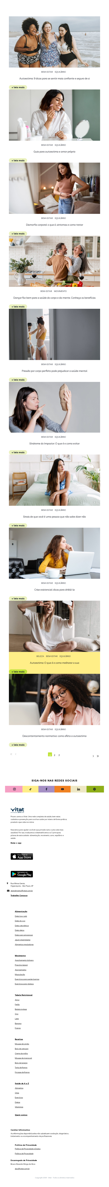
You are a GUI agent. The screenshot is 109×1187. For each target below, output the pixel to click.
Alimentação (21, 911)
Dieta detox (19, 930)
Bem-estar (47, 71)
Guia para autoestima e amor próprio (54, 151)
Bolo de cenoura (21, 1048)
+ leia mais (18, 87)
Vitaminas (19, 1107)
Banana (18, 1023)
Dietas (17, 1102)
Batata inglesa (21, 1009)
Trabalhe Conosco (19, 895)
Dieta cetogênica (22, 925)
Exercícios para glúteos (24, 984)
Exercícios (19, 1097)
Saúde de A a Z (22, 1083)
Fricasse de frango (22, 1072)
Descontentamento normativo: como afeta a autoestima (54, 736)
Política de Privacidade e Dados (27, 1149)
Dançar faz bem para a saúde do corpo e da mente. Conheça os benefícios (54, 297)
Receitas (19, 1039)
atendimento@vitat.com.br (22, 891)
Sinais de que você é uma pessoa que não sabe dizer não (54, 516)
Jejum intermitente (22, 940)
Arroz (17, 1000)
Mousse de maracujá (23, 1058)
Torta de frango (21, 1067)
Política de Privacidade (24, 1153)
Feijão (17, 1004)
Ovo (16, 1014)
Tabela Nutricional (23, 995)
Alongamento (20, 970)
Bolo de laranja (21, 1063)
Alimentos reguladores (24, 944)
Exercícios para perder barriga (27, 979)
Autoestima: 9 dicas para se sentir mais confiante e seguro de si (54, 78)
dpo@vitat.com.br (22, 1168)
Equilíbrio (60, 71)
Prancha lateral (21, 965)
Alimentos (19, 1088)
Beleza (40, 656)
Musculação (20, 974)
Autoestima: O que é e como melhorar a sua (54, 662)
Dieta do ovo (20, 921)
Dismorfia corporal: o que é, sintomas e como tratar (54, 224)
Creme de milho (21, 1053)
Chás (17, 1093)
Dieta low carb (21, 916)
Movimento (60, 291)
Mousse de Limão (22, 1044)
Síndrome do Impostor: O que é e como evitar (54, 443)
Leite (17, 1018)
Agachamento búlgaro (24, 960)
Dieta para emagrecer (24, 935)
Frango (18, 1028)
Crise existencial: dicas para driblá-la (54, 589)
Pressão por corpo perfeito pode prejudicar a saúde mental (54, 370)
